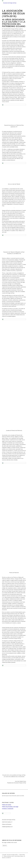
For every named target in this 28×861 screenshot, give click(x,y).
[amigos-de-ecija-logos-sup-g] (11, 3)
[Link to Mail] (18, 859)
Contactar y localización (7, 808)
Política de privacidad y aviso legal (10, 806)
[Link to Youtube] (23, 859)
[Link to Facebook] (14, 859)
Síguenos (5, 845)
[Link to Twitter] (20, 859)
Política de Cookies (6, 804)
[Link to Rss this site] (12, 859)
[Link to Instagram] (16, 859)
